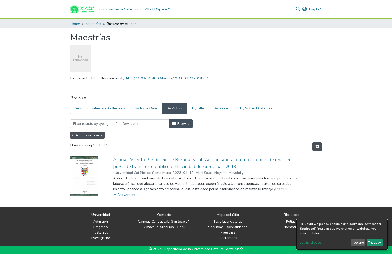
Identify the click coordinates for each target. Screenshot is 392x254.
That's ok (374, 242)
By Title (198, 108)
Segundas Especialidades (227, 227)
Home (75, 23)
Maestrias (227, 232)
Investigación (101, 238)
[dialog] (342, 234)
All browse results (89, 135)
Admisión (100, 221)
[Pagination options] (317, 146)
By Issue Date (146, 108)
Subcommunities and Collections (100, 108)
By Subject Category (256, 108)
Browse (183, 123)
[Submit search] (298, 9)
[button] (305, 9)
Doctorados (228, 238)
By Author (175, 108)
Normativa (291, 227)
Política (291, 221)
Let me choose (310, 242)
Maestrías (93, 23)
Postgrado (100, 232)
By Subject (222, 108)
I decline (358, 242)
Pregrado (100, 227)
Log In (314, 9)
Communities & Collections (120, 9)
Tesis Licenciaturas (227, 221)
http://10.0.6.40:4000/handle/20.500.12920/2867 (167, 78)
